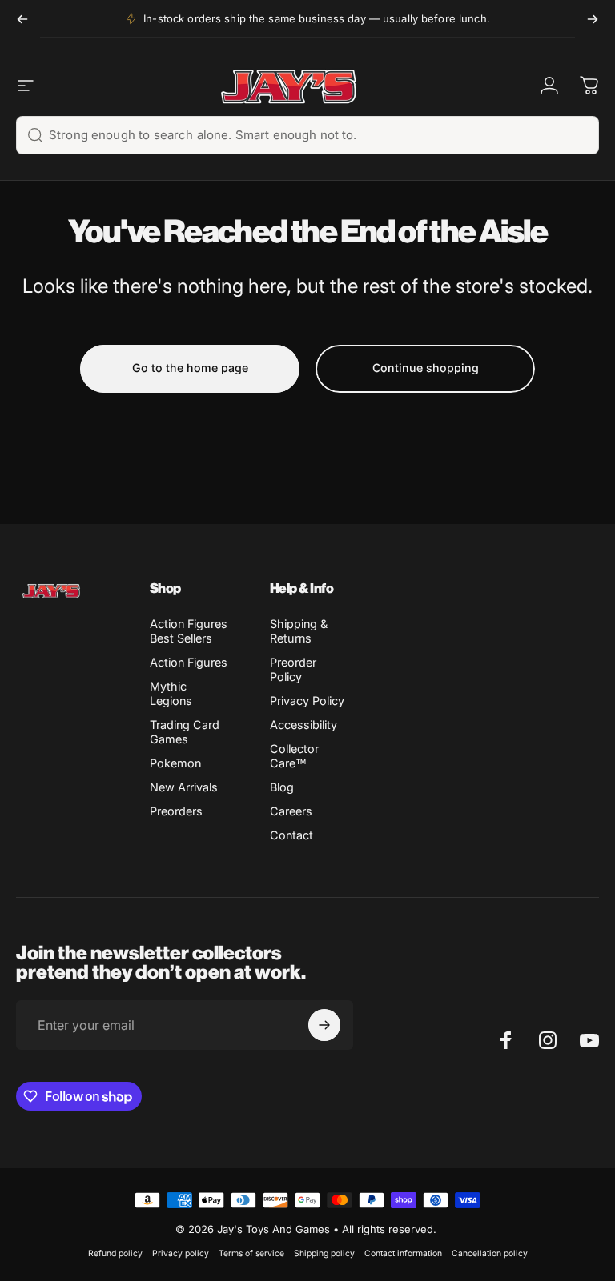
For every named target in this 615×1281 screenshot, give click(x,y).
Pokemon (175, 763)
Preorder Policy (293, 669)
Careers (291, 811)
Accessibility (303, 724)
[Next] (592, 19)
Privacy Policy (307, 700)
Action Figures (188, 662)
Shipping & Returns (299, 631)
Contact (291, 835)
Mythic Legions (171, 693)
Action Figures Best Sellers (188, 631)
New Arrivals (184, 787)
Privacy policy (180, 1253)
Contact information (403, 1253)
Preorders (176, 811)
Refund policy (115, 1253)
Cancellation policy (490, 1253)
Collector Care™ (294, 756)
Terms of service (251, 1253)
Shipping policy (324, 1253)
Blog (282, 787)
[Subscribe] (324, 1025)
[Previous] (22, 19)
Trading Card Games (184, 732)
